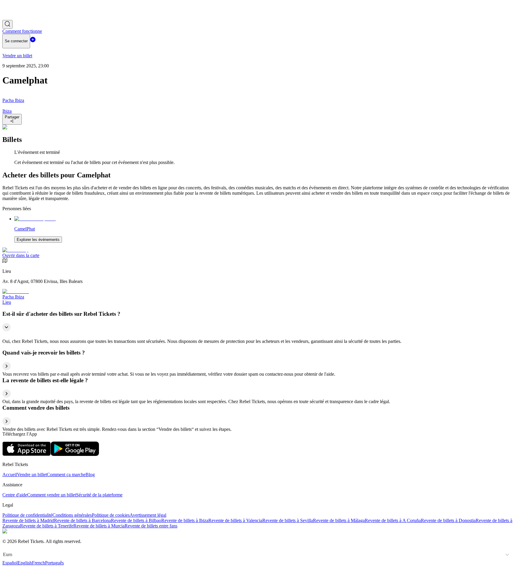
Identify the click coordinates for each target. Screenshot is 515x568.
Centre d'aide (14, 494)
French (38, 562)
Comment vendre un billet (51, 494)
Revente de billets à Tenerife (46, 525)
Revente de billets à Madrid (28, 520)
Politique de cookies (111, 515)
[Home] (18, 17)
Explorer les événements (38, 239)
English (25, 562)
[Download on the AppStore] (26, 454)
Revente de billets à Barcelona (82, 520)
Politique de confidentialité (27, 515)
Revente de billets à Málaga (339, 520)
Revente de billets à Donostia (448, 520)
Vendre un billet (32, 474)
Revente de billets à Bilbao (136, 520)
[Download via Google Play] (75, 454)
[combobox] (3, 554)
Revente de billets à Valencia (235, 520)
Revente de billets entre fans (151, 525)
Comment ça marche (66, 474)
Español (10, 562)
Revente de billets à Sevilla (287, 520)
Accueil (9, 474)
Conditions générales (72, 515)
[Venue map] (15, 250)
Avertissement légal (148, 515)
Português (54, 562)
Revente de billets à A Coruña (393, 520)
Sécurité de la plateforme (99, 494)
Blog (90, 474)
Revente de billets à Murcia (99, 525)
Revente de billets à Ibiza (184, 520)
